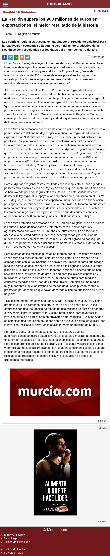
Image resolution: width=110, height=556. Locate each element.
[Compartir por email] (22, 57)
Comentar (97, 56)
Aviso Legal (11, 538)
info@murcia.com (14, 534)
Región (102, 420)
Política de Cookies (15, 549)
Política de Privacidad (17, 541)
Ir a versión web (13, 552)
